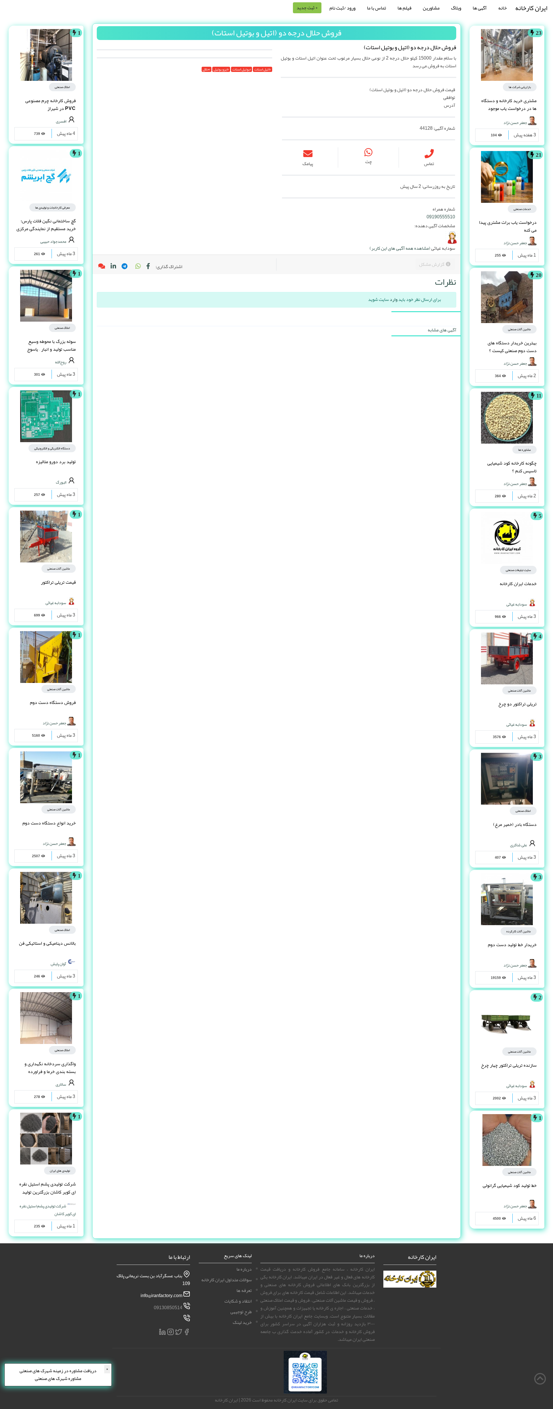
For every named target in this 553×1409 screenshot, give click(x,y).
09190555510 (441, 217)
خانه (502, 8)
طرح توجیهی (241, 1311)
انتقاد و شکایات (238, 1301)
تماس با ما (376, 8)
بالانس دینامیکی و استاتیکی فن (47, 943)
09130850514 (168, 1307)
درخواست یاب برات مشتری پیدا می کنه (508, 226)
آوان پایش (58, 964)
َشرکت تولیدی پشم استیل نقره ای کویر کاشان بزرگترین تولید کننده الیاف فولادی (47, 1191)
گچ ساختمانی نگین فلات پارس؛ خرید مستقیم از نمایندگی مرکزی (46, 224)
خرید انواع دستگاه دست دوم (49, 823)
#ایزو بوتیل (221, 69)
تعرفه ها (244, 1290)
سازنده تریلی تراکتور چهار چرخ (509, 1065)
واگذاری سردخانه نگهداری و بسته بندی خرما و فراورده (50, 1067)
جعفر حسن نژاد (515, 122)
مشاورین (431, 8)
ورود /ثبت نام (342, 8)
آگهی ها (480, 8)
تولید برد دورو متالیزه (56, 461)
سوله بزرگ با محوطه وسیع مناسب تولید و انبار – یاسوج (51, 345)
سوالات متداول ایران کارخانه (226, 1279)
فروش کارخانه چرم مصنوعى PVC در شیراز (50, 104)
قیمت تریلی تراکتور (58, 582)
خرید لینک (242, 1322)
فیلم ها (404, 8)
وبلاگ (456, 8)
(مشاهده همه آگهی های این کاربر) (400, 248)
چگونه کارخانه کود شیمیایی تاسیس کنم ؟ (512, 467)
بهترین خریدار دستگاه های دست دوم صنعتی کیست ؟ (512, 346)
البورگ (61, 482)
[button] (138, 266)
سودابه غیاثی (516, 604)
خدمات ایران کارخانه (518, 583)
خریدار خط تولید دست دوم (512, 944)
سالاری (61, 1084)
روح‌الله (60, 362)
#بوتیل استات (241, 69)
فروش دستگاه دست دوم (53, 702)
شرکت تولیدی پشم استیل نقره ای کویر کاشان (48, 1210)
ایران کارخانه (531, 7)
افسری (61, 121)
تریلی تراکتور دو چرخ (517, 704)
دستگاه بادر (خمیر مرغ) (515, 824)
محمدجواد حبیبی (53, 241)
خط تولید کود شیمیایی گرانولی (510, 1185)
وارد (393, 299)
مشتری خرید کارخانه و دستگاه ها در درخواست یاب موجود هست (509, 108)
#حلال (206, 69)
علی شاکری (518, 845)
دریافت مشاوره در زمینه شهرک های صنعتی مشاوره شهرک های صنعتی (58, 1375)
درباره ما (244, 1269)
